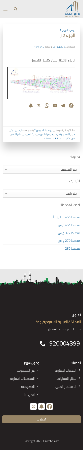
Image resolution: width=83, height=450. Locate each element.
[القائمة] (5, 9)
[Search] (15, 9)
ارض (12, 130)
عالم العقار (16, 134)
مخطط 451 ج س (69, 225)
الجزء (73, 134)
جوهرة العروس (45, 134)
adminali (39, 47)
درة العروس (29, 134)
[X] (33, 407)
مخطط (58, 138)
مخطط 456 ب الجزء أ (66, 217)
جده (56, 134)
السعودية (64, 134)
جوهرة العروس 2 (67, 30)
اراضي (18, 130)
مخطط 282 (72, 248)
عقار (74, 138)
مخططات (49, 138)
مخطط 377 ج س (69, 233)
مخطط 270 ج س (69, 240)
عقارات (67, 138)
